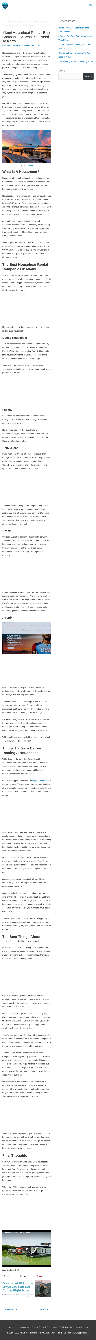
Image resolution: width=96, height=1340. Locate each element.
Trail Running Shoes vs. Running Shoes (75, 61)
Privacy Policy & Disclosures (44, 1327)
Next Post (45, 1309)
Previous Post (10, 1309)
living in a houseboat (40, 781)
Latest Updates (81, 1327)
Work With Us (66, 1327)
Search (61, 71)
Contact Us (24, 1327)
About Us (12, 1327)
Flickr (30, 165)
